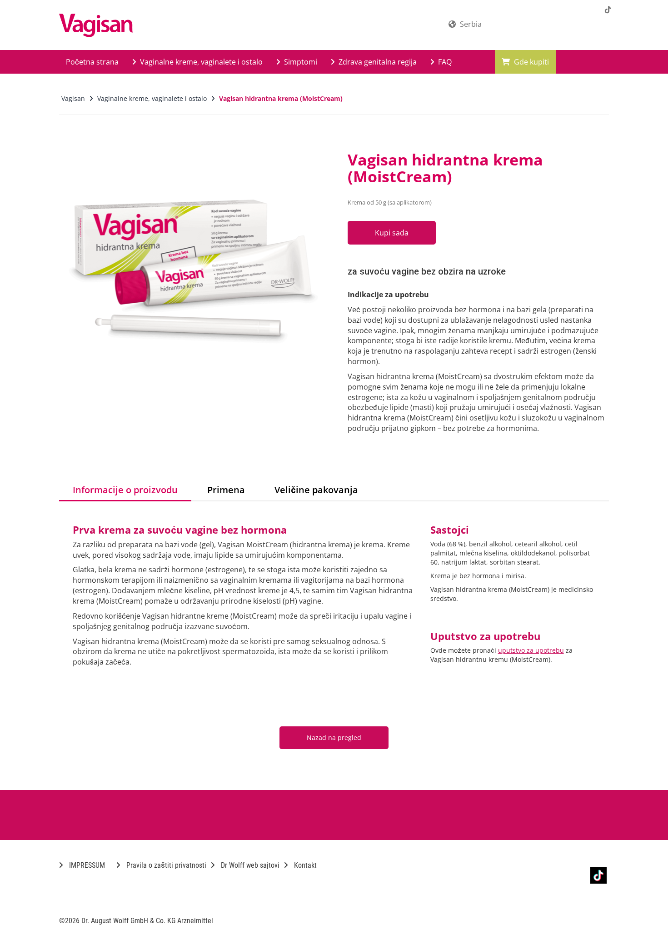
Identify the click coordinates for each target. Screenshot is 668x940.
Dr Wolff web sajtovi (249, 865)
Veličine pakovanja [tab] (316, 490)
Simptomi (299, 62)
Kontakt (304, 865)
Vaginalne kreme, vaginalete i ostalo (200, 62)
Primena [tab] (226, 490)
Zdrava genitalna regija (377, 62)
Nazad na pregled (334, 737)
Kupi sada (392, 233)
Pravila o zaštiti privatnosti (165, 865)
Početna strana (92, 62)
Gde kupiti (530, 62)
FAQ (444, 62)
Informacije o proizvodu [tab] (125, 490)
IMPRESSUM (86, 865)
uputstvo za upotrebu (531, 650)
